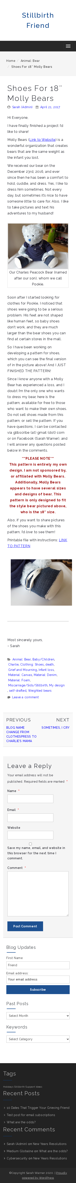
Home (11, 60)
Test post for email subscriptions (31, 1115)
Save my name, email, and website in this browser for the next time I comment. (36, 853)
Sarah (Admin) (22, 107)
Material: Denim (45, 675)
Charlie (13, 664)
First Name (14, 958)
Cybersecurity (17, 1158)
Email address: (17, 973)
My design (57, 685)
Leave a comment (25, 697)
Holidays (8, 1086)
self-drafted (18, 690)
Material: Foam (19, 680)
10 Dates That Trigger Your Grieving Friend (38, 1107)
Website (13, 827)
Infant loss (46, 670)
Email (13, 810)
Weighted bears (40, 690)
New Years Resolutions (50, 1144)
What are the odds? (21, 1122)
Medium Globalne (20, 1151)
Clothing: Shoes (32, 664)
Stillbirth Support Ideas (28, 1086)
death (49, 664)
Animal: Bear (30, 60)
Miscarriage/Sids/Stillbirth (28, 685)
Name (13, 791)
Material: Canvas (20, 675)
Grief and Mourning (22, 670)
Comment (16, 868)
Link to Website (42, 140)
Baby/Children (43, 659)
